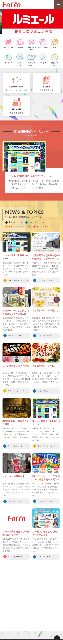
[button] (24, 33)
